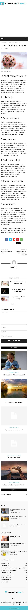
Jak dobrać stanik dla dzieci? (6, 252)
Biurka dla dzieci (14, 372)
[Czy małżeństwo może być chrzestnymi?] (5, 283)
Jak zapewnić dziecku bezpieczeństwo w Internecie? (21, 253)
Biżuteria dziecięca (5, 563)
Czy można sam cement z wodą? (17, 544)
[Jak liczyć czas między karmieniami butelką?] (14, 470)
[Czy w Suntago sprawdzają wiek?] (14, 415)
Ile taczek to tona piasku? (16, 536)
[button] (26, 39)
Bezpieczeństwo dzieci (6, 572)
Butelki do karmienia (14, 482)
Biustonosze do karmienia (7, 575)
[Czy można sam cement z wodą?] (5, 545)
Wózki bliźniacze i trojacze (14, 455)
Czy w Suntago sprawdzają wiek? (14, 430)
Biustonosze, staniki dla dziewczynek (10, 570)
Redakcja (14, 267)
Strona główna (4, 42)
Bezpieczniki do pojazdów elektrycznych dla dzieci (13, 568)
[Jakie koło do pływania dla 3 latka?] (14, 388)
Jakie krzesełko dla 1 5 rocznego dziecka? (14, 375)
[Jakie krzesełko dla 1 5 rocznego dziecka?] (14, 361)
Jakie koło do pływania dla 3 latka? (14, 403)
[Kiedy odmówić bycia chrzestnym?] (5, 291)
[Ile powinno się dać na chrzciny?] (5, 298)
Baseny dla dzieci (14, 427)
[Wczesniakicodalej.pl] (14, 3)
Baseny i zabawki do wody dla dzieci (14, 400)
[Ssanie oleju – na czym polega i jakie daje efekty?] (5, 553)
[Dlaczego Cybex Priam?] (14, 443)
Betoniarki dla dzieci (6, 579)
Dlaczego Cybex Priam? (14, 457)
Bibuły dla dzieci (5, 565)
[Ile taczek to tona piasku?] (5, 538)
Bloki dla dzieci (4, 582)
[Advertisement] (14, 22)
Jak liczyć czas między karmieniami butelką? (14, 485)
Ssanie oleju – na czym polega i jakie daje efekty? (18, 552)
